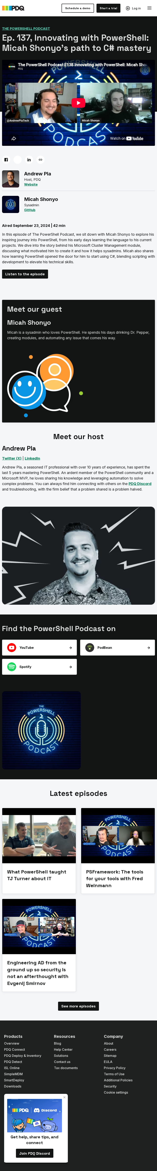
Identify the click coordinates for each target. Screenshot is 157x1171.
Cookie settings (116, 1092)
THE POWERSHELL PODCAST (26, 29)
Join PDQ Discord (34, 1153)
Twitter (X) (11, 458)
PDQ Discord (140, 484)
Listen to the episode (25, 274)
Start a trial (108, 8)
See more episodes (78, 1006)
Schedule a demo (77, 8)
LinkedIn (32, 458)
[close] (64, 1097)
